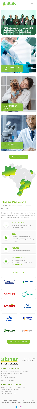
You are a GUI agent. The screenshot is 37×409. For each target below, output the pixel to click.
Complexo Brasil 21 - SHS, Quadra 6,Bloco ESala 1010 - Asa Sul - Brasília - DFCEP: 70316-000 (14, 389)
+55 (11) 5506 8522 (9, 378)
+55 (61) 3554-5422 (10, 393)
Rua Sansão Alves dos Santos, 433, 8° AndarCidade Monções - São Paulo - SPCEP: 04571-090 (14, 373)
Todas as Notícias (18, 157)
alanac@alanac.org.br (7, 380)
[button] (3, 22)
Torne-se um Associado (18, 342)
